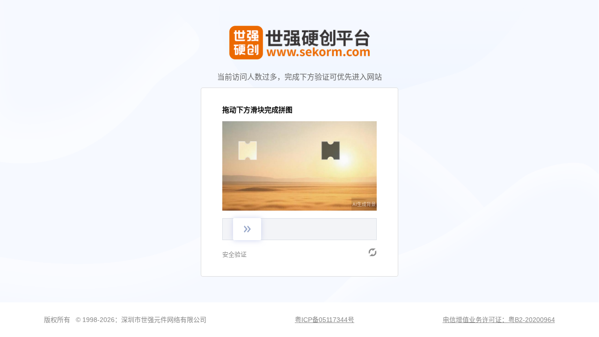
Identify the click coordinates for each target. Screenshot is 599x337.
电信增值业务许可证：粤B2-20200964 (499, 319)
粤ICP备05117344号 (324, 319)
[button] (372, 252)
